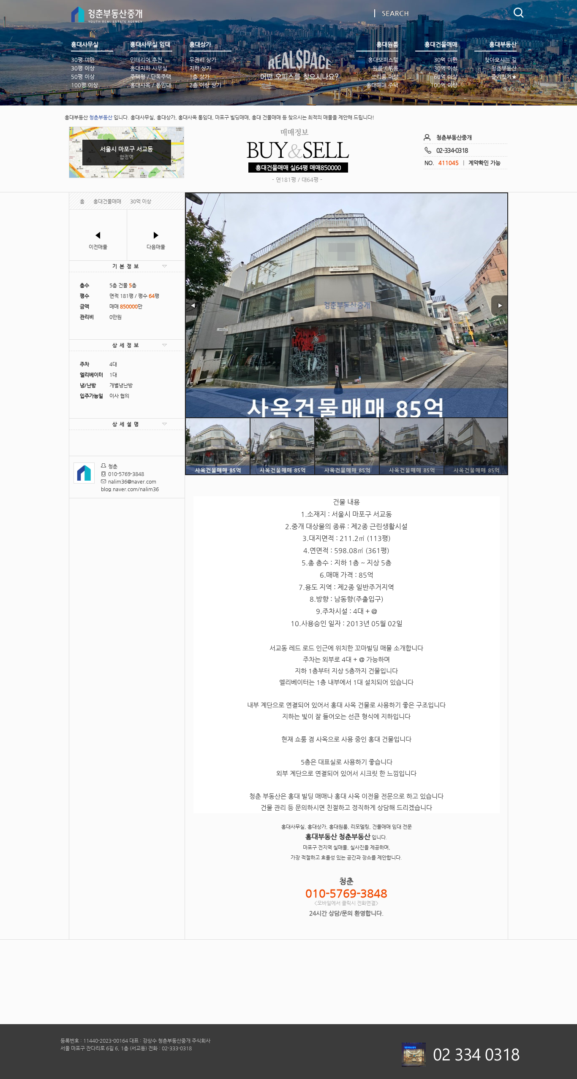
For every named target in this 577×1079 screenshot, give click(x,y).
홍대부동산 (299, 65)
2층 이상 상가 (205, 85)
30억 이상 (445, 68)
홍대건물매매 (107, 201)
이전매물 (98, 247)
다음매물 (156, 247)
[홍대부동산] (109, 17)
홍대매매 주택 (382, 85)
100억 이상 (443, 85)
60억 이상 (445, 76)
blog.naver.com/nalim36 (130, 489)
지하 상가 (200, 68)
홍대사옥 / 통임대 (150, 85)
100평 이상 (84, 85)
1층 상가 (199, 76)
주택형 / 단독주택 (150, 76)
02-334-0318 (452, 150)
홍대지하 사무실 (148, 68)
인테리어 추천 (146, 60)
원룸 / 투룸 (385, 68)
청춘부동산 (504, 68)
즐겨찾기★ (504, 76)
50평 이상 (83, 76)
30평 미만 (83, 60)
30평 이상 (83, 68)
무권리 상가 (202, 60)
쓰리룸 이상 (384, 76)
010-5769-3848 (126, 474)
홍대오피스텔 (383, 60)
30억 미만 (445, 60)
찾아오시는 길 (500, 60)
